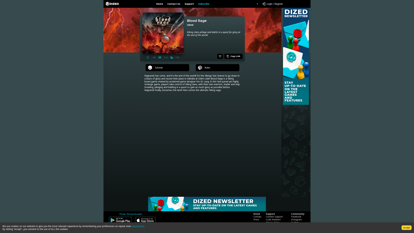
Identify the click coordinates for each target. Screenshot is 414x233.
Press (256, 219)
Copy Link (233, 56)
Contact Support (274, 216)
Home (159, 3)
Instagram (296, 219)
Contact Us (173, 3)
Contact (257, 216)
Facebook (296, 216)
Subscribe (203, 3)
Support (189, 3)
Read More (138, 226)
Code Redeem (273, 219)
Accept (406, 227)
